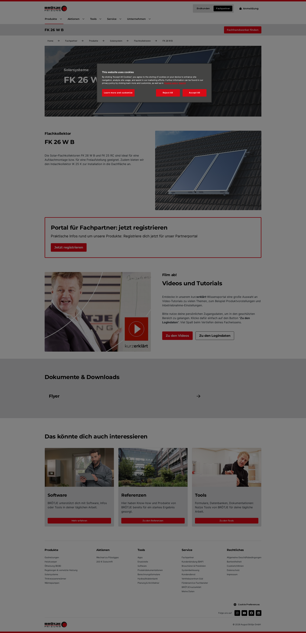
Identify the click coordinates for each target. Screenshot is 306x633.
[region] (154, 83)
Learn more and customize (118, 92)
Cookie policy (171, 83)
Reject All (168, 92)
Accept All (194, 92)
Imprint (182, 83)
